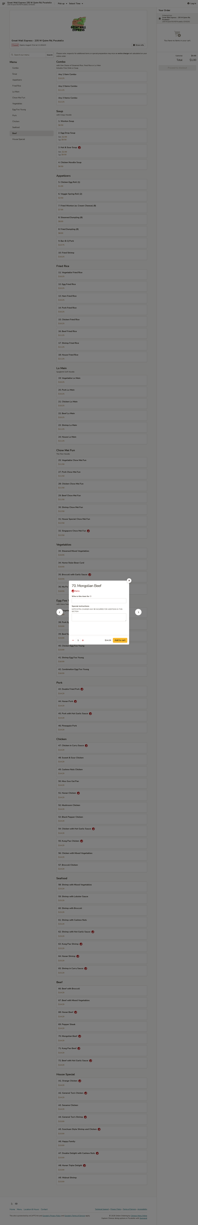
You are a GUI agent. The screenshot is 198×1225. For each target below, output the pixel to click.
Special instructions (80, 606)
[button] (60, 615)
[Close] (129, 580)
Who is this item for (81, 596)
